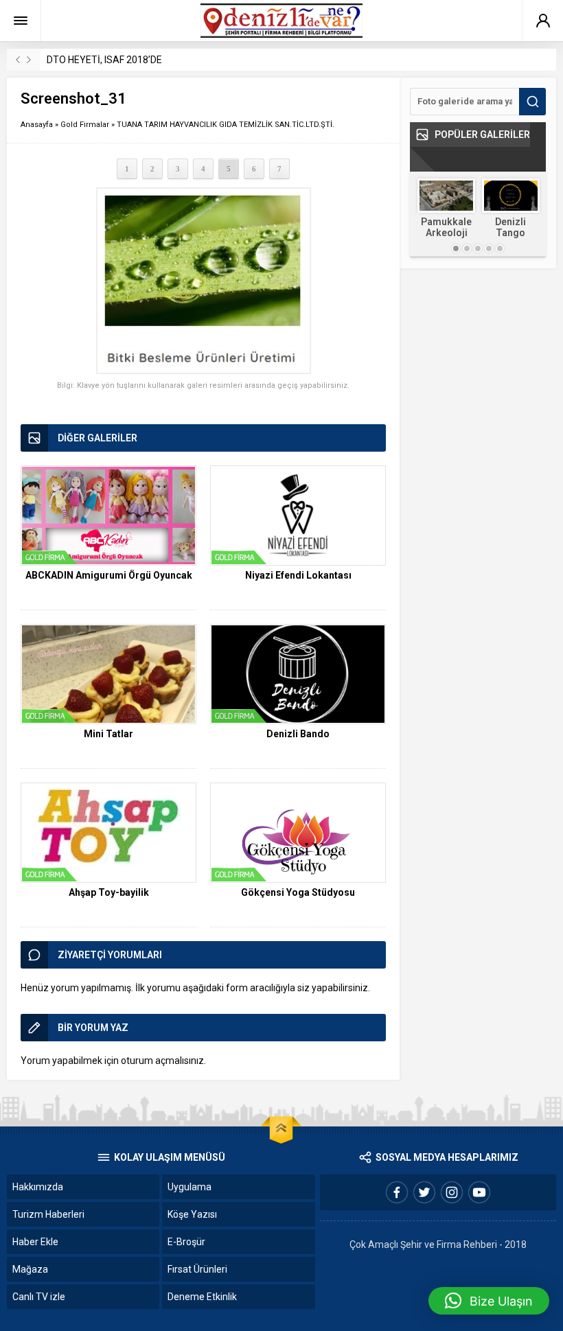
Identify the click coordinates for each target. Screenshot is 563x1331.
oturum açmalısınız (162, 1060)
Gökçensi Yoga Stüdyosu (298, 892)
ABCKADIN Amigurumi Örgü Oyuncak (108, 575)
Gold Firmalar (84, 124)
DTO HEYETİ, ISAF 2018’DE (104, 59)
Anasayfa (37, 124)
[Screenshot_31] (203, 280)
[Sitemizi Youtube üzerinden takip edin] (479, 1192)
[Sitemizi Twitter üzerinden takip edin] (424, 1192)
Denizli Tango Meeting (510, 232)
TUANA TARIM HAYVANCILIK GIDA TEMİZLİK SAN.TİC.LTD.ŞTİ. (225, 124)
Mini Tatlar (108, 733)
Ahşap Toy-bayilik (109, 892)
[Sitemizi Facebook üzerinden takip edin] (397, 1192)
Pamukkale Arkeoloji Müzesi (446, 232)
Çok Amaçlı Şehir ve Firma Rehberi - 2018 (438, 1244)
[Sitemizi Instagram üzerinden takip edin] (451, 1192)
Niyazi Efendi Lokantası (298, 575)
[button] (488, 1301)
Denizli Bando (298, 733)
